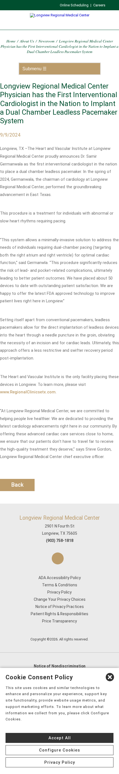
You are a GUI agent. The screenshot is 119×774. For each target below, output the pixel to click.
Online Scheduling (74, 5)
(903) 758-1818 (59, 540)
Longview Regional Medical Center (59, 518)
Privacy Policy (59, 592)
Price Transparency (59, 621)
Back (17, 484)
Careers (99, 5)
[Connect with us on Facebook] (58, 558)
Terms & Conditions (59, 585)
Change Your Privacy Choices (60, 599)
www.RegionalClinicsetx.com (28, 391)
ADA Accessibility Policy (59, 578)
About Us (27, 41)
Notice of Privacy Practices (59, 606)
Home (10, 41)
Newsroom (46, 41)
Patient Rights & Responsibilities (59, 614)
